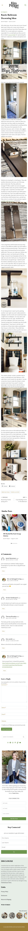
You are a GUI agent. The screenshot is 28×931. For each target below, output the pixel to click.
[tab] (11, 543)
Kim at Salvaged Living (14, 579)
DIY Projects (4, 12)
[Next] (24, 528)
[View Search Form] (25, 5)
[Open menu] (2, 5)
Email (3, 714)
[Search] (23, 737)
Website (4, 721)
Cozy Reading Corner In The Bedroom (21, 499)
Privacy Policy (4, 891)
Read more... (16, 793)
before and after (15, 492)
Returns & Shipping (6, 899)
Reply (3, 571)
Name (4, 707)
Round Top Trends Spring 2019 (6, 499)
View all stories (23, 911)
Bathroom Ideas (6, 492)
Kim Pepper (5, 21)
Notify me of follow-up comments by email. (13, 725)
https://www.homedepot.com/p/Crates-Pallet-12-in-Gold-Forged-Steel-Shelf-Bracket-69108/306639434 (14, 665)
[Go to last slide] (4, 528)
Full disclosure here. (6, 882)
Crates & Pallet (12, 35)
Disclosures (4, 895)
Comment (4, 685)
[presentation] (14, 522)
